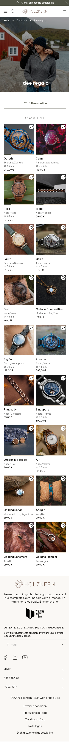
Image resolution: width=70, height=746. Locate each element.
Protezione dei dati (33, 703)
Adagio (39, 498)
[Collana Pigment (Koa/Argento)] (48, 525)
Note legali (33, 716)
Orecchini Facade (15, 450)
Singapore (41, 401)
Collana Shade (13, 498)
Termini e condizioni (33, 696)
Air (36, 450)
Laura (7, 254)
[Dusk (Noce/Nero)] (18, 285)
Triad (37, 206)
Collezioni (22, 20)
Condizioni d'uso (34, 709)
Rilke (7, 206)
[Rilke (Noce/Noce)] (18, 187)
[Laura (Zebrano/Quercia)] (18, 236)
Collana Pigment (45, 544)
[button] (5, 11)
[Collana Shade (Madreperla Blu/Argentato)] (18, 480)
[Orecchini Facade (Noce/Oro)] (18, 431)
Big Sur (8, 352)
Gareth (8, 157)
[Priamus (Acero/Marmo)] (48, 333)
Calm (37, 157)
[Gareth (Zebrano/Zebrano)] (18, 138)
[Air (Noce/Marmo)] (48, 431)
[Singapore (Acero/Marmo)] (48, 382)
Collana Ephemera (15, 544)
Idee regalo (40, 20)
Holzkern (25, 688)
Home (7, 20)
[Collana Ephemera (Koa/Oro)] (18, 525)
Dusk (7, 303)
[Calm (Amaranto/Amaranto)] (48, 138)
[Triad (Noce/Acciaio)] (48, 187)
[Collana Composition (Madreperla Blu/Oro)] (48, 285)
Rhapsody (10, 401)
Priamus (39, 352)
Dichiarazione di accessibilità (34, 723)
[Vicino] (66, 3)
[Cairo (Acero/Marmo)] (48, 236)
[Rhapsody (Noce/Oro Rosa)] (18, 382)
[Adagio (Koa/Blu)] (48, 480)
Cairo (38, 254)
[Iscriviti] (58, 635)
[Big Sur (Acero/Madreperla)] (18, 333)
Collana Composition (48, 303)
